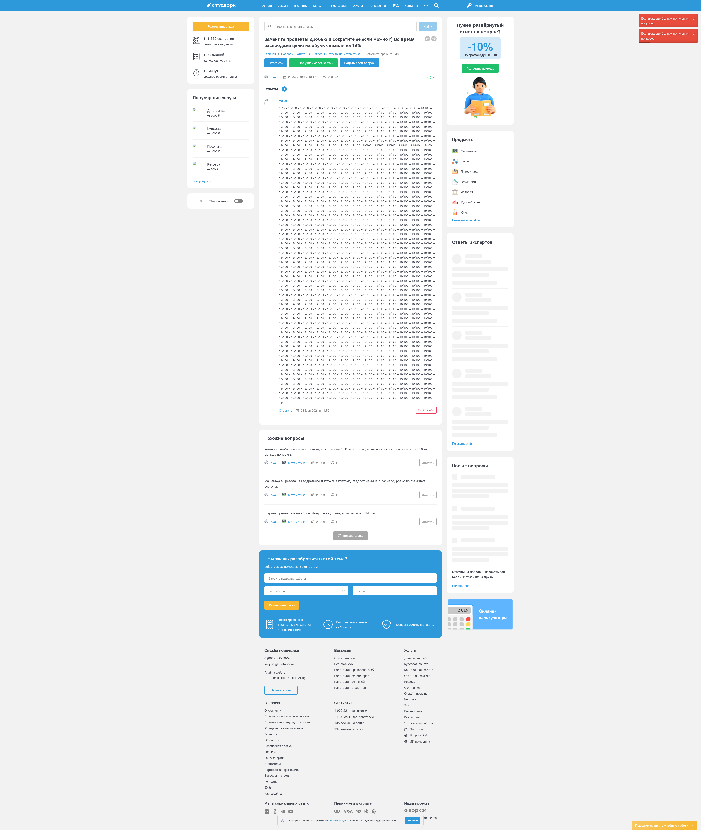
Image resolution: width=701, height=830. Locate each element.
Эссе (407, 705)
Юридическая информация (283, 728)
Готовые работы (421, 723)
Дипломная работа (417, 658)
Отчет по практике (417, 675)
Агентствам (272, 763)
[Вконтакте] (266, 811)
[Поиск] (436, 5)
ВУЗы (268, 787)
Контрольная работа (418, 669)
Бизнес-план (413, 711)
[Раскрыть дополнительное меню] (426, 5)
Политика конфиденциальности (287, 722)
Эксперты (300, 5)
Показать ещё (353, 535)
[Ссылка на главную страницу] (221, 5)
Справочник (378, 5)
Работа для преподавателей (354, 669)
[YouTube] (291, 811)
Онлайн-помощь (416, 693)
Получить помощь (480, 68)
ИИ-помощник (419, 741)
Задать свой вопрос (359, 63)
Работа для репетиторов (351, 675)
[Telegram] (283, 811)
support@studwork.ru (279, 664)
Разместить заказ (221, 26)
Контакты (411, 5)
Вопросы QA (418, 735)
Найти (427, 26)
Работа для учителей (349, 681)
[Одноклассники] (274, 811)
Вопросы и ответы (277, 775)
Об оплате (271, 740)
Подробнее (460, 585)
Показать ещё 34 (464, 220)
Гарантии (270, 734)
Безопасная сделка (278, 745)
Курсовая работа (416, 663)
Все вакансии (344, 663)
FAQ (396, 5)
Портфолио (339, 5)
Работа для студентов (350, 687)
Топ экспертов (274, 757)
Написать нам (281, 690)
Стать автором (344, 658)
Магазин (319, 5)
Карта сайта (273, 793)
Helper (283, 100)
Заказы (283, 5)
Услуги (267, 5)
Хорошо (412, 820)
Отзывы (270, 751)
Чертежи (410, 699)
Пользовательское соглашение (286, 716)
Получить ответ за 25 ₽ (316, 63)
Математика (296, 462)
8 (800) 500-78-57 (277, 658)
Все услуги (200, 180)
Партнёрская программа (281, 769)
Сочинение (412, 687)
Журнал (359, 5)
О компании (272, 710)
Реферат (410, 681)
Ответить (276, 63)
